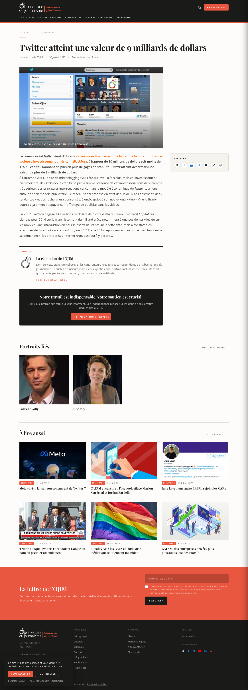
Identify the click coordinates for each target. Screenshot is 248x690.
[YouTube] (199, 650)
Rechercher (124, 17)
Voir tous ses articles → (52, 280)
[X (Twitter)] (183, 651)
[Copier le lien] (213, 165)
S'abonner (156, 600)
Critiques (56, 17)
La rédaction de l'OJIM (31, 57)
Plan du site (134, 652)
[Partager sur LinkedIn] (191, 165)
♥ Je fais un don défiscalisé (91, 317)
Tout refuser (47, 673)
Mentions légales (137, 641)
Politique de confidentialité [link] (46, 681)
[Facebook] (188, 651)
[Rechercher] (199, 7)
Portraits (70, 17)
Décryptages (26, 17)
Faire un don (189, 636)
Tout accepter (20, 673)
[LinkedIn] (205, 651)
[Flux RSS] (210, 651)
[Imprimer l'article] (220, 165)
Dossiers (42, 17)
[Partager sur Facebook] (184, 165)
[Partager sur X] (177, 165)
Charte (131, 636)
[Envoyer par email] (206, 165)
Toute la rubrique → (215, 434)
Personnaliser (16, 681)
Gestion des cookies (97, 683)
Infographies (87, 17)
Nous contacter (136, 646)
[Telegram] (194, 651)
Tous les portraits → (215, 347)
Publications (106, 17)
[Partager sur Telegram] (199, 165)
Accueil (26, 32)
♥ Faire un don (216, 7)
